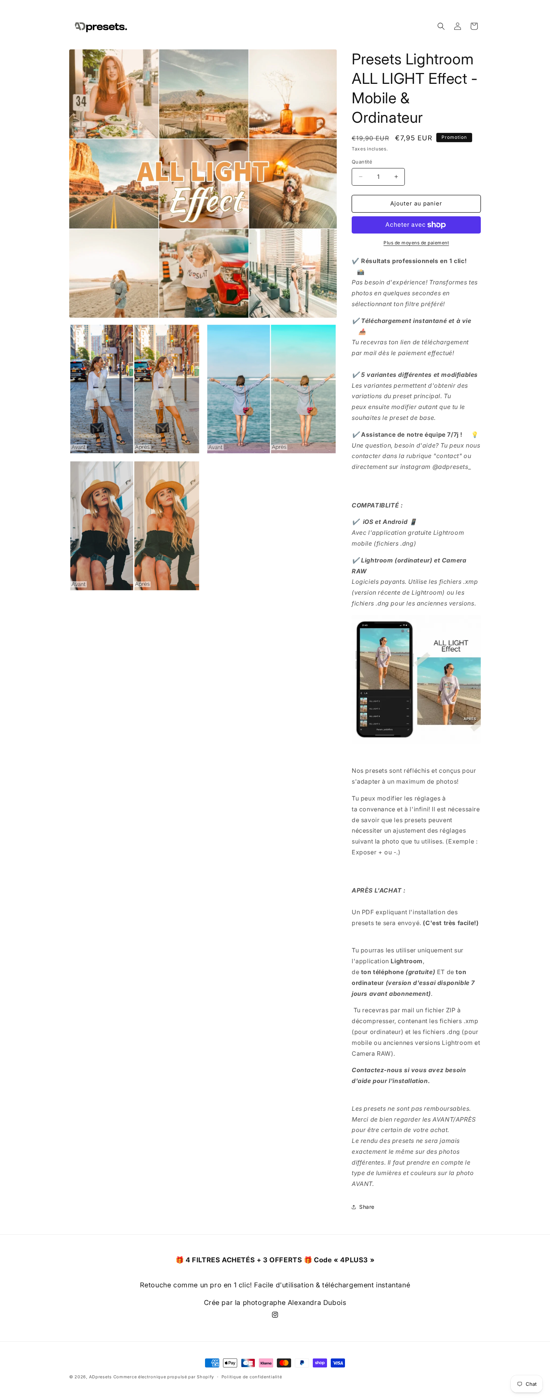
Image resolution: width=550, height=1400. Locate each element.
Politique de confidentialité (251, 1376)
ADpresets (100, 1376)
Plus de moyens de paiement (416, 242)
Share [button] (367, 1207)
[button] (441, 26)
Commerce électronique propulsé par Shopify (163, 1376)
